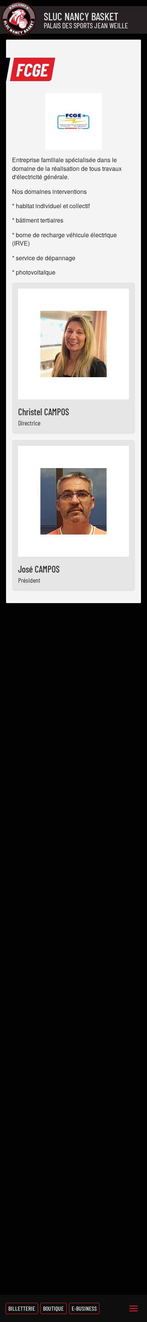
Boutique (53, 1308)
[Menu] (133, 1308)
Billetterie (21, 1308)
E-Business (84, 1308)
